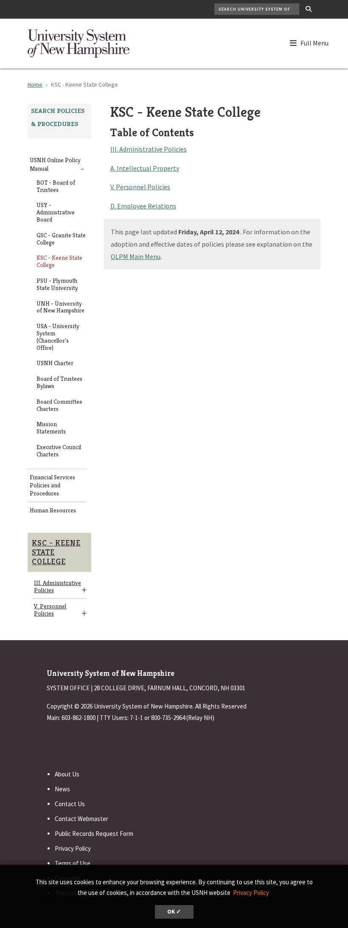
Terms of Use (72, 863)
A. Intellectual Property (144, 168)
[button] (313, 41)
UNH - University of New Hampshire (60, 307)
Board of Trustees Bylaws (59, 382)
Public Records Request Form (94, 834)
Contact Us (70, 804)
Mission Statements (51, 428)
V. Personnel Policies (50, 609)
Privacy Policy (73, 848)
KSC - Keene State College (59, 261)
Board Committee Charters (59, 405)
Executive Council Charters (58, 451)
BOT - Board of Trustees (55, 186)
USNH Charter (54, 363)
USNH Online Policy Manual (55, 164)
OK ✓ (174, 911)
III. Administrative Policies (57, 586)
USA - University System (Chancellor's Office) (57, 337)
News (62, 789)
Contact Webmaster (81, 819)
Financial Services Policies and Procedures (52, 485)
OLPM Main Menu (135, 256)
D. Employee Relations (143, 206)
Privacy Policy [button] (251, 893)
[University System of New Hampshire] (78, 42)
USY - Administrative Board (55, 212)
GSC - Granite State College (61, 239)
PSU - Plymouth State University (57, 284)
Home (35, 84)
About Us (67, 774)
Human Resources (53, 510)
